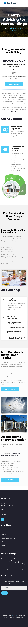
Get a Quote (14, 84)
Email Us (4, 510)
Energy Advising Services (8, 538)
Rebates (4, 541)
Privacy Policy (11, 617)
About (4, 534)
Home (5, 28)
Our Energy (14, 615)
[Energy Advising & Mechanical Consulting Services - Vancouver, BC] (11, 3)
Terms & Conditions (20, 617)
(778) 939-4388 (7, 505)
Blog (3, 545)
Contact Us (5, 549)
